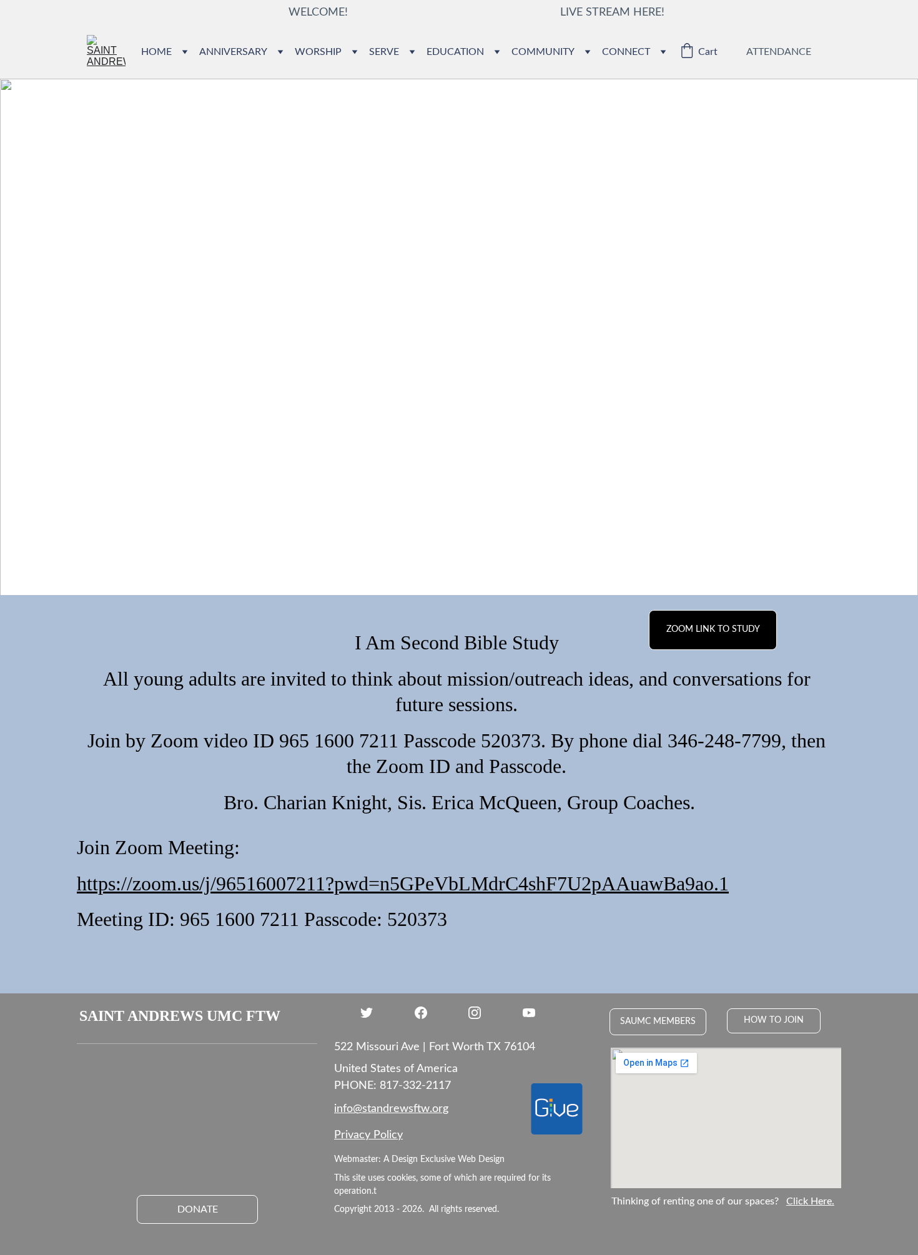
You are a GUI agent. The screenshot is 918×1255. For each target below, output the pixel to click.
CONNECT (626, 52)
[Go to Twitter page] (372, 1012)
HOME (156, 52)
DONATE (197, 1209)
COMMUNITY (543, 52)
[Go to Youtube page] (529, 1012)
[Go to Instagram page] (480, 1012)
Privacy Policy (368, 1135)
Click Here (809, 1201)
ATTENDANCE (778, 52)
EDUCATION (455, 52)
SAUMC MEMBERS (658, 1021)
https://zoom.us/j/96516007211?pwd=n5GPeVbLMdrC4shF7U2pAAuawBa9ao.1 (403, 883)
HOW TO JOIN (774, 1020)
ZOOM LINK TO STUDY (713, 629)
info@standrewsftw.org (391, 1109)
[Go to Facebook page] (427, 1012)
